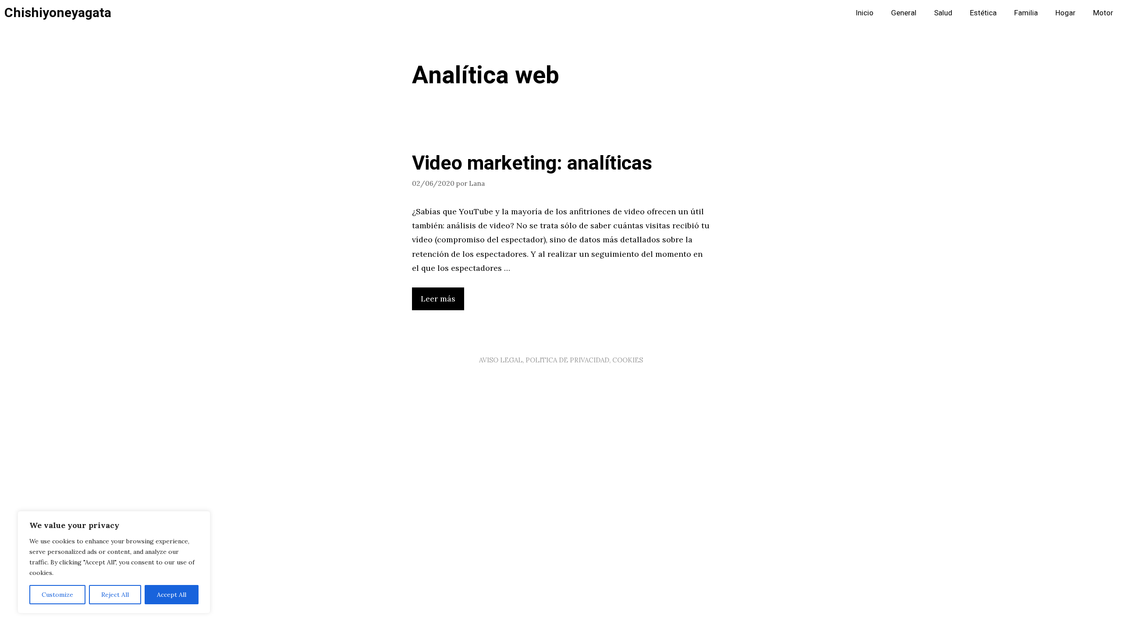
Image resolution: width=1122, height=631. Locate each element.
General (903, 12)
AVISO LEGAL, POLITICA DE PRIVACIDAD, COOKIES (561, 360)
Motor (1103, 12)
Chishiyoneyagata (57, 13)
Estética (983, 12)
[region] (114, 562)
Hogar (1065, 12)
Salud (943, 12)
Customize (57, 595)
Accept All (171, 595)
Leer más (438, 299)
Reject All (115, 595)
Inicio (864, 12)
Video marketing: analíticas (532, 163)
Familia (1026, 12)
